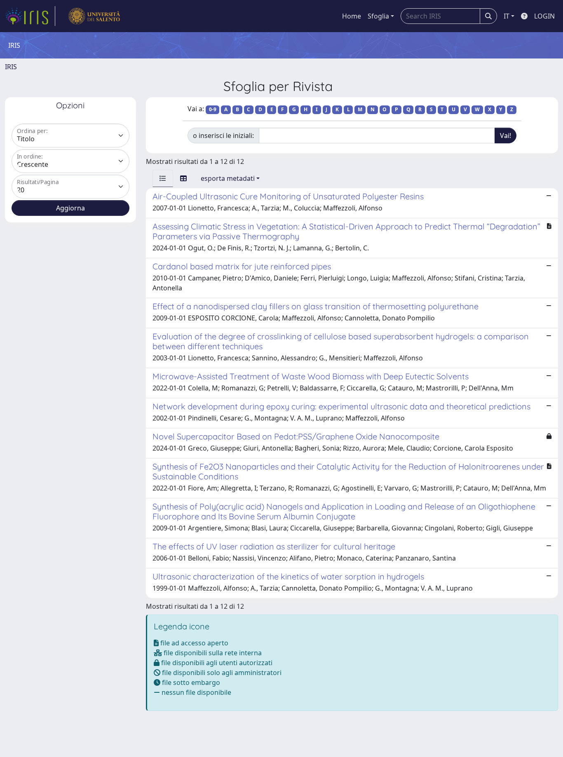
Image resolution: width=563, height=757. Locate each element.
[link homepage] (30, 16)
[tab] (162, 178)
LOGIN (544, 16)
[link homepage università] (94, 16)
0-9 (212, 109)
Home (351, 16)
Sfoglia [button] (378, 16)
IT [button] (506, 16)
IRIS (11, 66)
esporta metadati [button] (228, 178)
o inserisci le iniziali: (223, 135)
